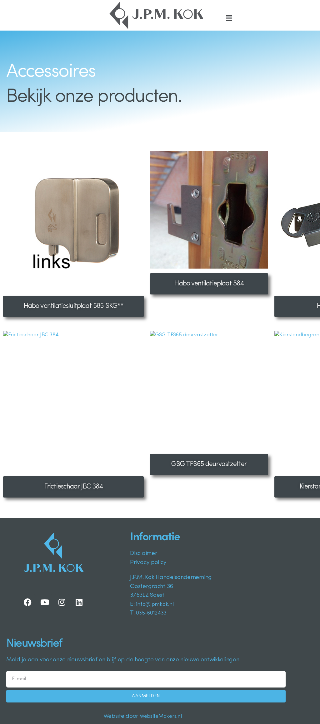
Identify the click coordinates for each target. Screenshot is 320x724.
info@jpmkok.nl (154, 604)
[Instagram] (62, 602)
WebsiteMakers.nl (161, 716)
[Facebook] (28, 602)
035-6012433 (151, 613)
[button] (228, 18)
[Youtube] (44, 602)
